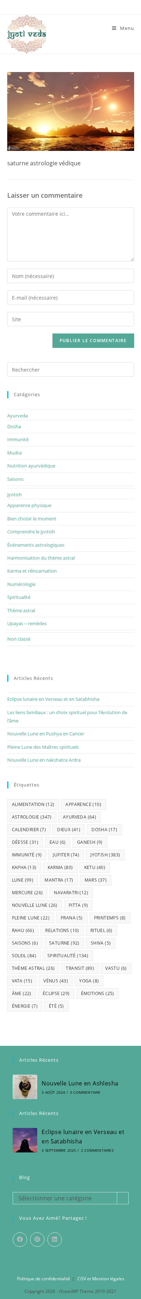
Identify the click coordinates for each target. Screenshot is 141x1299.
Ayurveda (17, 415)
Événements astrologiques (35, 545)
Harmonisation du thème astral (41, 558)
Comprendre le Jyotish (31, 531)
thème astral (33, 968)
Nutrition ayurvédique (31, 465)
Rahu (23, 930)
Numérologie (21, 584)
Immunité (18, 439)
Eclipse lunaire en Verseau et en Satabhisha (53, 699)
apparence (83, 804)
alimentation (33, 804)
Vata (22, 981)
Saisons (15, 479)
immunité (27, 855)
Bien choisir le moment (31, 518)
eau (58, 842)
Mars (96, 880)
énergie (25, 1006)
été (56, 1006)
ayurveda (79, 817)
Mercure (27, 893)
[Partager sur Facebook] (20, 1239)
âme (21, 993)
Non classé (18, 639)
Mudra (14, 452)
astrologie (32, 817)
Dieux (68, 830)
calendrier (29, 830)
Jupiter (66, 855)
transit (80, 968)
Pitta (78, 905)
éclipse (56, 993)
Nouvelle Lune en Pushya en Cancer (45, 733)
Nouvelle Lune (34, 905)
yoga (89, 981)
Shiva (101, 943)
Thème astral (21, 610)
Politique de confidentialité (43, 1279)
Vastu (116, 968)
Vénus (55, 981)
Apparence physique (29, 505)
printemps (110, 918)
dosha (104, 830)
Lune (23, 880)
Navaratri (71, 893)
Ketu (95, 867)
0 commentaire (85, 1092)
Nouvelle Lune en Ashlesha (80, 1083)
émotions (97, 993)
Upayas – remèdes (27, 623)
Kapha (24, 867)
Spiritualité (18, 597)
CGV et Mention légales (100, 1279)
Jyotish (14, 494)
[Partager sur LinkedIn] (54, 1239)
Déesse (25, 842)
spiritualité (67, 956)
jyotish (105, 855)
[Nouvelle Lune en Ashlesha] (25, 1087)
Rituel (101, 930)
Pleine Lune (31, 918)
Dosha (14, 426)
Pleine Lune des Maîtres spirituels (43, 747)
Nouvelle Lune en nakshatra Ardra (44, 760)
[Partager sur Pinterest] (37, 1239)
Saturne (64, 943)
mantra (58, 880)
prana (72, 918)
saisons (25, 943)
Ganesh (90, 842)
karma (60, 867)
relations (62, 930)
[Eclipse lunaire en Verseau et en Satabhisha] (25, 1140)
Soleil (24, 956)
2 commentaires (97, 1150)
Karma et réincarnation (32, 571)
